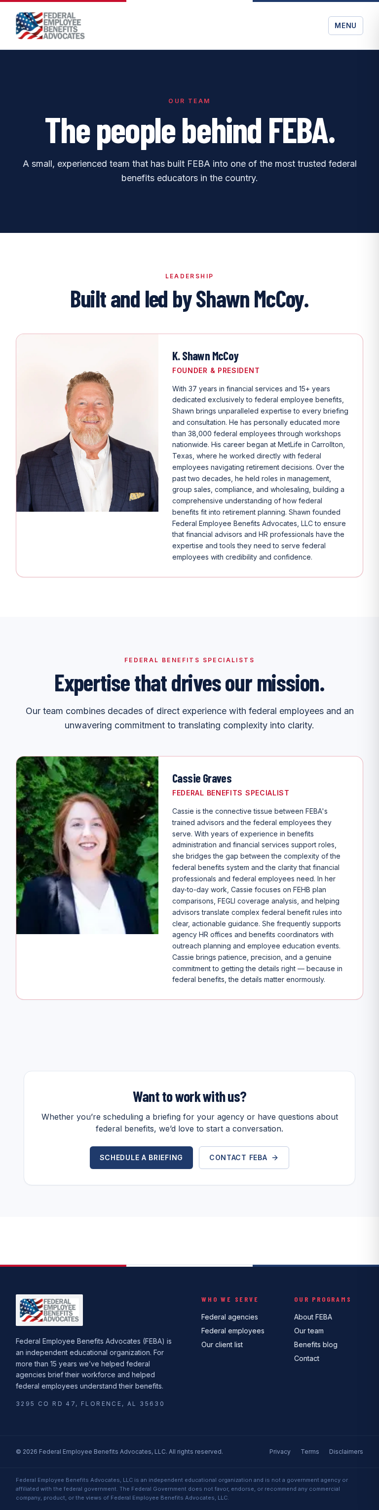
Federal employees (233, 1330)
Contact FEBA (238, 1157)
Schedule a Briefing (141, 1157)
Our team (309, 1330)
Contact (306, 1358)
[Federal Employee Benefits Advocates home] (50, 25)
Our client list (222, 1344)
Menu (346, 25)
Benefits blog (316, 1344)
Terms (310, 1451)
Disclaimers (346, 1451)
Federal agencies (229, 1317)
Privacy (280, 1451)
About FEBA (313, 1317)
